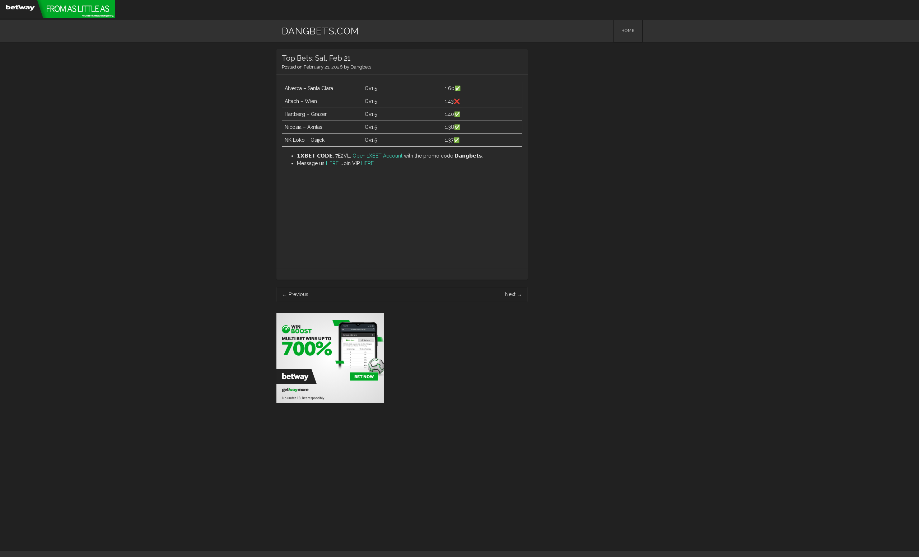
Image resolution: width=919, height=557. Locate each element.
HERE (332, 163)
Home (628, 30)
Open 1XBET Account (377, 156)
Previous (295, 294)
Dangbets (360, 67)
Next (513, 294)
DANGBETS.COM (320, 31)
